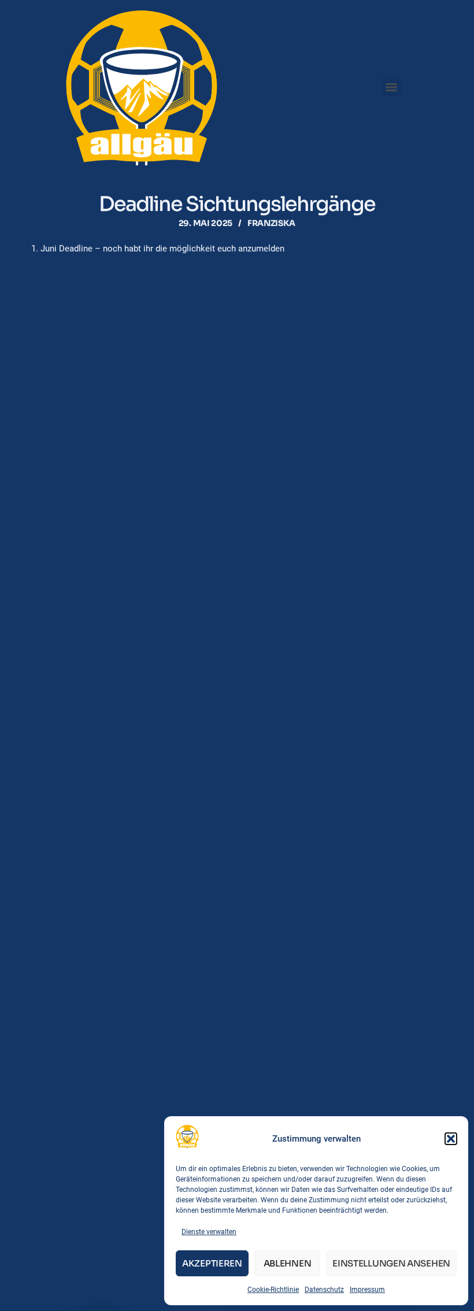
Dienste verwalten (209, 1232)
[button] (451, 1139)
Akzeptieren (212, 1263)
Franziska (271, 223)
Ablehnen (288, 1263)
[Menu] (391, 87)
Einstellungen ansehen (391, 1263)
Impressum (367, 1290)
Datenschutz (324, 1290)
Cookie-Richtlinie (273, 1290)
